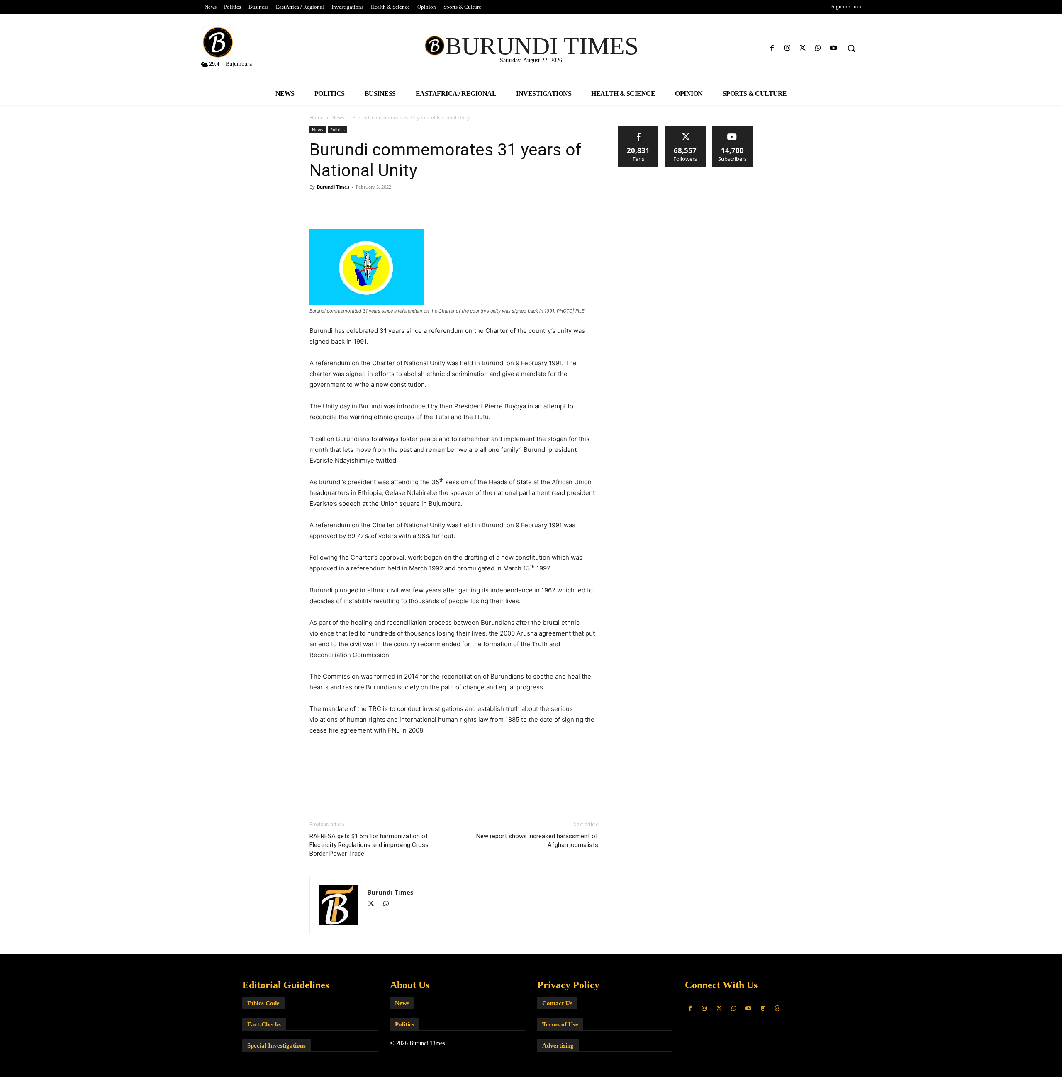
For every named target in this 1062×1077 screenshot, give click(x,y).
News (337, 117)
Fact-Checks (264, 1024)
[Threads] (777, 1008)
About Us (409, 985)
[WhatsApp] (818, 48)
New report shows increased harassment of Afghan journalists (537, 840)
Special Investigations (276, 1045)
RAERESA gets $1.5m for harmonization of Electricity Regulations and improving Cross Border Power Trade (369, 844)
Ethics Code (263, 1003)
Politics (337, 129)
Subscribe (733, 129)
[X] (802, 48)
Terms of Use (560, 1024)
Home (316, 117)
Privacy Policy (568, 985)
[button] (851, 48)
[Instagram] (787, 48)
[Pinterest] (356, 205)
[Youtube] (833, 48)
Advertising (558, 1045)
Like (638, 129)
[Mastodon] (763, 1008)
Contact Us (557, 1003)
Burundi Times (333, 187)
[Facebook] (771, 48)
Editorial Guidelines (285, 985)
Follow (685, 129)
